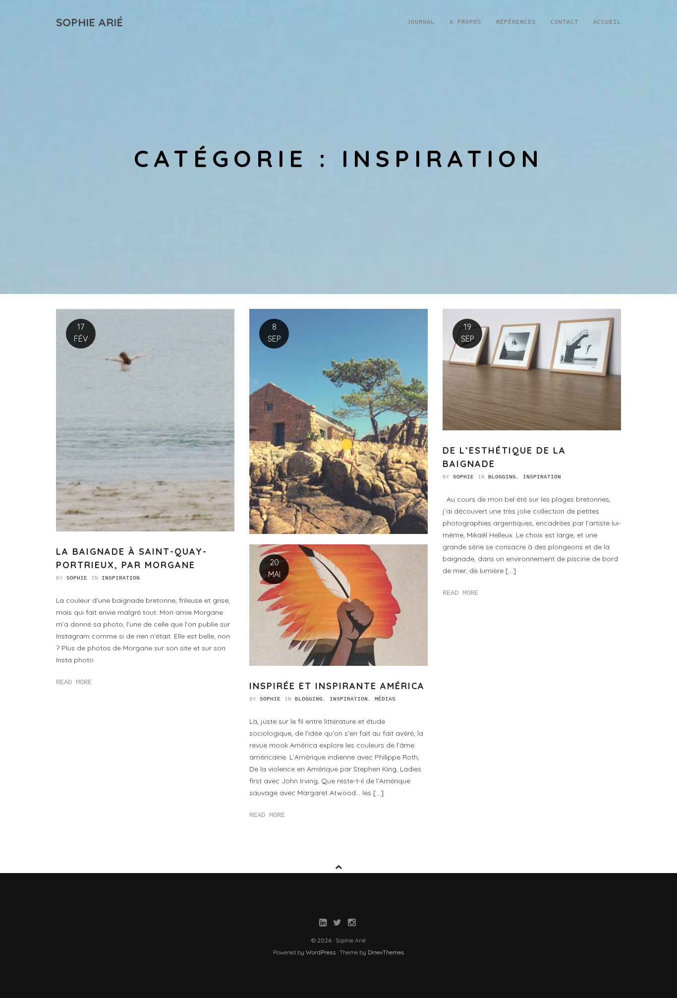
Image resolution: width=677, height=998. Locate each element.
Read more (74, 682)
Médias (385, 699)
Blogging (502, 477)
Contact (564, 22)
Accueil (607, 22)
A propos (465, 22)
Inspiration (121, 578)
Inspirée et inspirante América (337, 686)
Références (516, 22)
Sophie (76, 578)
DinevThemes (386, 952)
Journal (421, 22)
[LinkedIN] (323, 924)
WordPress (321, 952)
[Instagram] (351, 924)
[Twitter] (337, 924)
